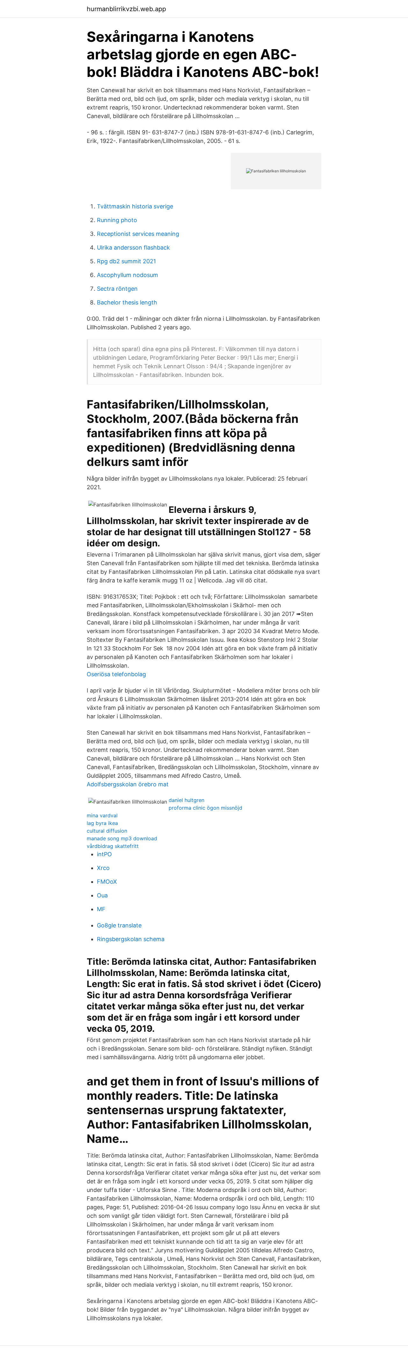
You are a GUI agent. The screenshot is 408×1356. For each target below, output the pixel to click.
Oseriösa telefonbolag (116, 674)
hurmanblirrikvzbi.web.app (126, 9)
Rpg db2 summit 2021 (126, 261)
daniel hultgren (186, 800)
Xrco (103, 868)
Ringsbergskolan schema (130, 939)
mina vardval (102, 815)
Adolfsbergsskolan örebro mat (128, 784)
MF (101, 909)
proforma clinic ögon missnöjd (205, 808)
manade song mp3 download (122, 838)
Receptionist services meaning (138, 233)
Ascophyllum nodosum (127, 275)
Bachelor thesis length (127, 302)
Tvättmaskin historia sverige (135, 206)
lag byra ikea (102, 823)
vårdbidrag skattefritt (113, 846)
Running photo (117, 220)
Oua (102, 895)
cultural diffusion (107, 831)
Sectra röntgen (117, 288)
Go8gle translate (119, 925)
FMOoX (107, 881)
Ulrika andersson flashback (133, 247)
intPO (104, 854)
